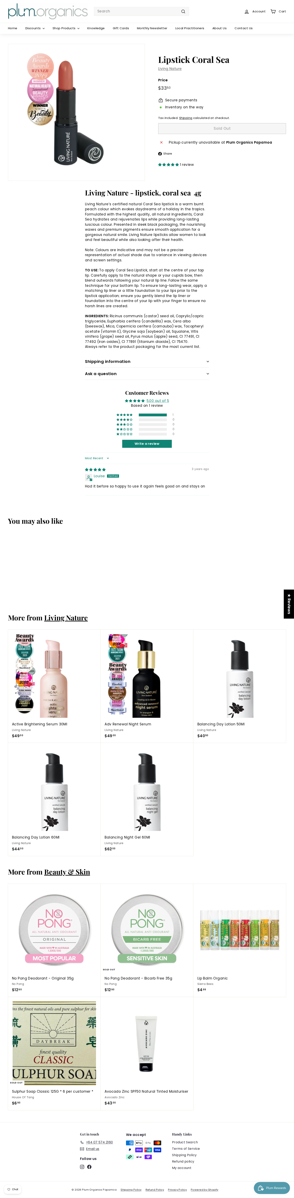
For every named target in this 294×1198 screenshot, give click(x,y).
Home (12, 28)
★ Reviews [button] (289, 604)
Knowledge (96, 28)
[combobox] (141, 11)
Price (163, 80)
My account (181, 1168)
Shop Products (64, 28)
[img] (95, 469)
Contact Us (244, 28)
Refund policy (183, 1161)
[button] (169, 164)
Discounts (33, 28)
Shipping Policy (184, 1155)
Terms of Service (186, 1148)
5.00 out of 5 (158, 400)
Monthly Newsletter (152, 28)
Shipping (185, 118)
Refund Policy (155, 1190)
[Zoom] (76, 112)
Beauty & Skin (67, 871)
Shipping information (107, 361)
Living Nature (170, 68)
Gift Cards (121, 28)
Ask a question (101, 374)
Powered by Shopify (204, 1190)
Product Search (185, 1142)
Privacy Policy (177, 1190)
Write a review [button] (147, 443)
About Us (219, 28)
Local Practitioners (189, 28)
